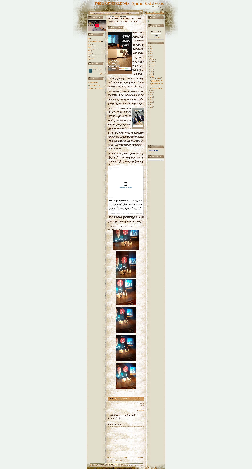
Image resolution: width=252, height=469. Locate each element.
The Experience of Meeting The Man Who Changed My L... (156, 86)
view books (101, 74)
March (152, 74)
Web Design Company (116, 465)
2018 (151, 92)
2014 (151, 99)
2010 (151, 106)
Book (89, 38)
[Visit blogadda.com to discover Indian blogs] (94, 85)
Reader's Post (91, 55)
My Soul (89, 44)
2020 (151, 56)
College (89, 52)
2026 (151, 46)
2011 (151, 104)
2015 (151, 97)
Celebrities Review (127, 13)
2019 (151, 58)
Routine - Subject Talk (92, 39)
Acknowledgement (116, 13)
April (152, 73)
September (153, 64)
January (152, 90)
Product (89, 59)
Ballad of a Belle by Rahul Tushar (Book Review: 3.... (156, 84)
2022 (151, 53)
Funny (89, 56)
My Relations (90, 46)
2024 (151, 50)
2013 (151, 101)
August (152, 66)
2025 (151, 48)
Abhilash (93, 69)
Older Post (140, 457)
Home (125, 457)
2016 (151, 96)
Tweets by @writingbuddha (93, 82)
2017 (151, 94)
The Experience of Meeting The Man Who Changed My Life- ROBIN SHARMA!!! (124, 20)
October (152, 63)
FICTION (90, 53)
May (152, 71)
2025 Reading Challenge (96, 67)
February (152, 76)
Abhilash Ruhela (120, 213)
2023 (151, 51)
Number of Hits (151, 152)
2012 (151, 102)
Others (89, 50)
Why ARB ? (108, 13)
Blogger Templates (135, 465)
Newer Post (110, 457)
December (153, 59)
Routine (89, 47)
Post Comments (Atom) (117, 460)
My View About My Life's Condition (94, 41)
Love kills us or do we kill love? (156, 88)
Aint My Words (91, 58)
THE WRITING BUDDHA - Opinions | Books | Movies (129, 3)
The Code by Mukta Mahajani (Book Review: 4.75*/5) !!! (156, 78)
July (152, 68)
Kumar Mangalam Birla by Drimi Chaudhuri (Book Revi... (156, 81)
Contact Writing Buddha (97, 13)
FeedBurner (159, 37)
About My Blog (91, 49)
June (152, 69)
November (153, 61)
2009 (151, 107)
